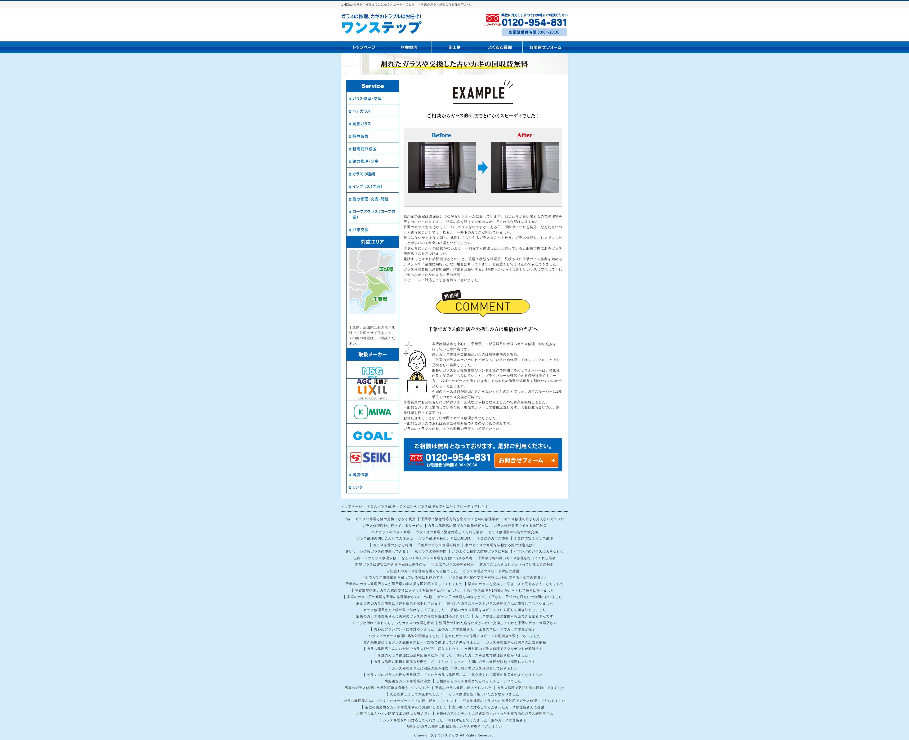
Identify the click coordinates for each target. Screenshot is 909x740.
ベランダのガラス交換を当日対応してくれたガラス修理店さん (416, 675)
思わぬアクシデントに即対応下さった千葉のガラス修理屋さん (423, 629)
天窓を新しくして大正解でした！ (416, 694)
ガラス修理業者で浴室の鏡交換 (513, 532)
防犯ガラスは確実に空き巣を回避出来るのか (390, 564)
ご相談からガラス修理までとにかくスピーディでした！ (480, 681)
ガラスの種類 (363, 174)
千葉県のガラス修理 (493, 538)
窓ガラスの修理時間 (431, 551)
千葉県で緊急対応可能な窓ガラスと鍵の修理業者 (460, 519)
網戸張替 (360, 136)
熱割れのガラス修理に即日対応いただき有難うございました (455, 726)
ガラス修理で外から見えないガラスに (534, 519)
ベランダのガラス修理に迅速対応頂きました (404, 636)
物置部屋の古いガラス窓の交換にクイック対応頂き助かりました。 (408, 590)
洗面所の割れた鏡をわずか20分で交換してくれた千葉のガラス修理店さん (498, 623)
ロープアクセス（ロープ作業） (374, 214)
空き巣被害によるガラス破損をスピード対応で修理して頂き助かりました (422, 642)
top (347, 519)
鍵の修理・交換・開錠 (370, 199)
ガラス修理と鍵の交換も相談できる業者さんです (514, 616)
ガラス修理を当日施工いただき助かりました (483, 694)
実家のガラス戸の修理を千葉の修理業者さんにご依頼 (389, 597)
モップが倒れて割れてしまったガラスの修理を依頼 (393, 623)
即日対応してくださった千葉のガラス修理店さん (487, 720)
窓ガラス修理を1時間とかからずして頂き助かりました (510, 590)
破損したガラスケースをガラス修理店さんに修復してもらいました (500, 603)
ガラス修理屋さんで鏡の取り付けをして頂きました (404, 610)
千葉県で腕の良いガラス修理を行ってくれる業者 (517, 558)
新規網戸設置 (364, 149)
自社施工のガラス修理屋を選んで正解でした (421, 571)
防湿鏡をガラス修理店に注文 (408, 681)
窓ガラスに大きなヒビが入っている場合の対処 (516, 564)
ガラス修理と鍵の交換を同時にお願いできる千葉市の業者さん (498, 577)
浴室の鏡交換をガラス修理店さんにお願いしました (406, 707)
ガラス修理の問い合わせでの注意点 (384, 538)
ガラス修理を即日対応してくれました (413, 720)
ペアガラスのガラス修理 (390, 532)
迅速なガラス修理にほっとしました (463, 688)
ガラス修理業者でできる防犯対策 (520, 525)
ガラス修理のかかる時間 (392, 545)
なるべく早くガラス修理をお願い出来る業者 (436, 558)
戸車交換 (360, 230)
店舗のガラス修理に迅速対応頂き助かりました (415, 655)
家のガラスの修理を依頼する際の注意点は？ (500, 545)
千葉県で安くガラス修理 (533, 538)
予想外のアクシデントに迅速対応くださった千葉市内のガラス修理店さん (494, 713)
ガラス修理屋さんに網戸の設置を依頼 (516, 642)
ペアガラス (361, 111)
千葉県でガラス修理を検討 (453, 564)
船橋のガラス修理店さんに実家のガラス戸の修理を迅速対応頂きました (413, 616)
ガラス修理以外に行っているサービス (392, 525)
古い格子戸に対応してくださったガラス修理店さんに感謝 (498, 707)
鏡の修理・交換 (365, 161)
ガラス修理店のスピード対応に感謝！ (493, 571)
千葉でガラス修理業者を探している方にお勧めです (402, 577)
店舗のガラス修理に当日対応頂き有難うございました (387, 688)
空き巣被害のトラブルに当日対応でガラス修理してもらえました (514, 701)
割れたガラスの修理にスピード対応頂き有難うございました (493, 636)
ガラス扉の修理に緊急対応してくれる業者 (449, 532)
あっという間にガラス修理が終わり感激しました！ (494, 662)
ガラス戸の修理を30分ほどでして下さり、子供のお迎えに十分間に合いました (499, 597)
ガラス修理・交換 (367, 99)
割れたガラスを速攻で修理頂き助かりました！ (494, 655)
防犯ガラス (361, 124)
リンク (357, 487)
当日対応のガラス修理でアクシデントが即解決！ (503, 649)
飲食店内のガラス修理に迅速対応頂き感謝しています (398, 603)
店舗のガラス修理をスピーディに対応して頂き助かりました (498, 610)
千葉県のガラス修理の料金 (438, 545)
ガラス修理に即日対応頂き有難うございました (411, 662)
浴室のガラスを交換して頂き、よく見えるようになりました (516, 584)
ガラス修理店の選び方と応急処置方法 (458, 525)
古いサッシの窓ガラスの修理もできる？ (378, 551)
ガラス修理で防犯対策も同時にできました (531, 688)
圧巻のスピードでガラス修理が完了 (507, 629)
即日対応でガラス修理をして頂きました (486, 668)
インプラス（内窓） (367, 186)
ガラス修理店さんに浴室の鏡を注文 (420, 668)
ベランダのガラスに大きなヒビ (539, 551)
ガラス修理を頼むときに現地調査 (445, 538)
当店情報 (360, 475)
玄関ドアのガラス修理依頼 (375, 558)
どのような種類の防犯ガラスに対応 (480, 551)
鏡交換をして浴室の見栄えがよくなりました (507, 675)
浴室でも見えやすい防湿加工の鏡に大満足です (393, 713)
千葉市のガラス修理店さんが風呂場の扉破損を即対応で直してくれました (404, 584)
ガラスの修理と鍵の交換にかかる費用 (385, 519)
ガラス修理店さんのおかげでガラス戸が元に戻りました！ (413, 649)
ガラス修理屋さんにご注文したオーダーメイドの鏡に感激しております (400, 701)
